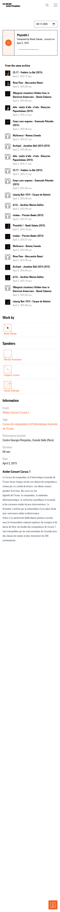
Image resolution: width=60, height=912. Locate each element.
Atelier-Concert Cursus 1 (16, 412)
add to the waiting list (49, 48)
